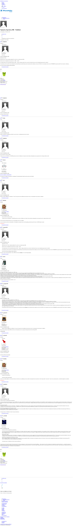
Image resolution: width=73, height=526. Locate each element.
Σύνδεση (5, 6)
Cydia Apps (3, 505)
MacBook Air (4, 512)
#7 (0, 200)
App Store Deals (4, 506)
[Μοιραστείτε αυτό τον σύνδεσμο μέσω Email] (2, 487)
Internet (3, 509)
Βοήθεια (3, 522)
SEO (5, 516)
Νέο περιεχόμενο (4, 8)
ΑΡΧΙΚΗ (1, 517)
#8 (0, 227)
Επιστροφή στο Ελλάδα (3, 482)
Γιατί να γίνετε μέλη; (3, 84)
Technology (3, 510)
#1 (0, 41)
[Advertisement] (36, 91)
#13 (1, 358)
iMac (2, 514)
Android (3, 508)
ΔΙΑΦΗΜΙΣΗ (2, 518)
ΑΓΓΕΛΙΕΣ (3, 4)
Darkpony (8, 516)
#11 (1, 312)
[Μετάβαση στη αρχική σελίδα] (6, 12)
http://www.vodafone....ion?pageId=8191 (5, 174)
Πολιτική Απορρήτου (5, 501)
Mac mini (3, 513)
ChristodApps (6, 346)
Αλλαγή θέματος (4, 521)
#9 (0, 256)
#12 (1, 335)
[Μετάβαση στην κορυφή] (0, 519)
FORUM (3, 3)
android (4, 80)
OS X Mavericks (4, 515)
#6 (0, 180)
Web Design (2, 516)
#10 (1, 283)
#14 (1, 384)
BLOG (3, 2)
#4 (0, 138)
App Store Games (4, 503)
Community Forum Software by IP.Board (5, 524)
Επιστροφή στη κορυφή (5, 66)
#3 (0, 118)
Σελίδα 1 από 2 (4, 478)
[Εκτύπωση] (2, 488)
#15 (1, 415)
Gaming (3, 507)
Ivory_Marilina (7, 211)
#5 (0, 159)
